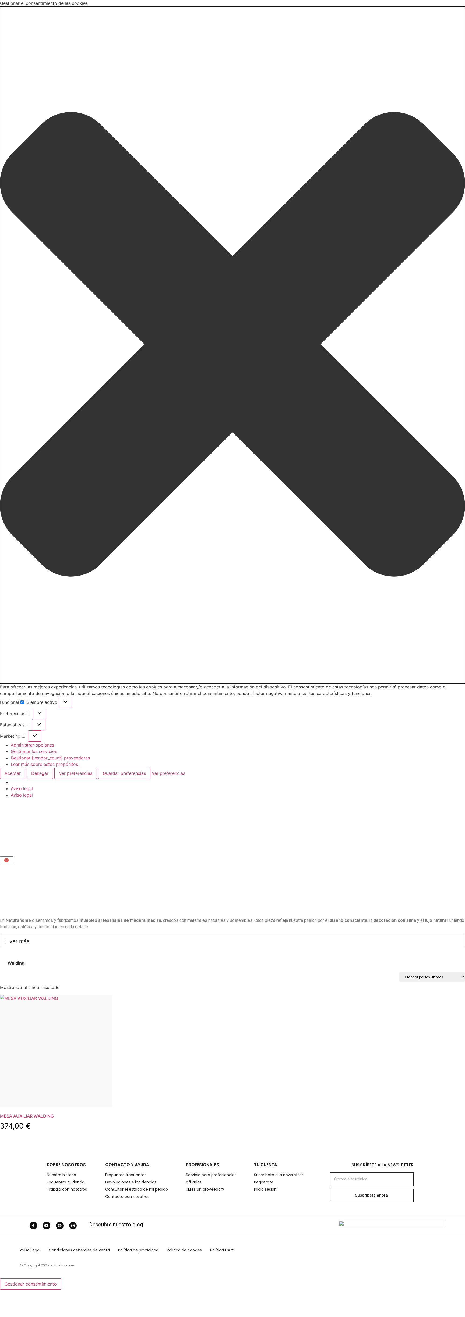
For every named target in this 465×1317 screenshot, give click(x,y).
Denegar (39, 773)
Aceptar (13, 773)
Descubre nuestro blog (116, 1224)
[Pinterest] (60, 1225)
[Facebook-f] (33, 1225)
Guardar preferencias (124, 773)
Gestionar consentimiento (31, 1284)
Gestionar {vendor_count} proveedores (50, 758)
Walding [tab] (16, 963)
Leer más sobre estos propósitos (44, 764)
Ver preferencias (75, 773)
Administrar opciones (32, 745)
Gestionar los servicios (34, 751)
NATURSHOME (28, 829)
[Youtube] (46, 1225)
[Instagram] (73, 1225)
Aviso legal (22, 788)
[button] (232, 345)
